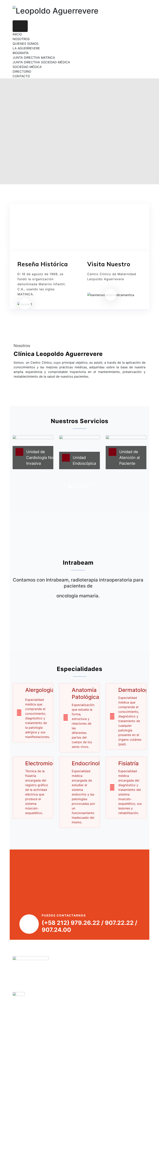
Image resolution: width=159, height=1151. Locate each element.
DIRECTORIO (22, 71)
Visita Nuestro (108, 264)
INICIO (17, 34)
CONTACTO (21, 76)
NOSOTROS (21, 39)
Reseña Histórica (42, 264)
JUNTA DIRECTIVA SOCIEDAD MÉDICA (41, 62)
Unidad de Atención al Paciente (129, 457)
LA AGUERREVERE (26, 48)
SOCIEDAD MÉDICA (27, 67)
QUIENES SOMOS (25, 44)
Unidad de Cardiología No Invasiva (39, 457)
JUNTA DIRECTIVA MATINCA (34, 57)
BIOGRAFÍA (21, 53)
